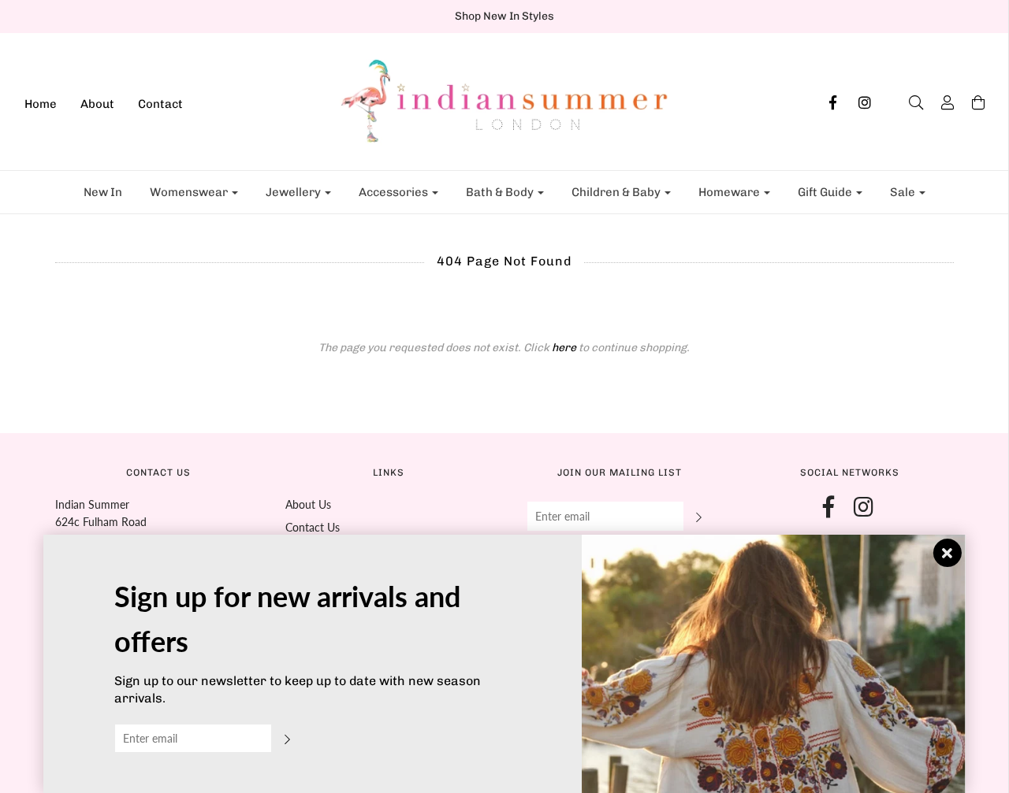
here (564, 347)
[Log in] (939, 102)
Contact (160, 104)
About (97, 104)
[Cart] (970, 102)
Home (40, 104)
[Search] (908, 102)
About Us (308, 504)
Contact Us (312, 527)
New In (103, 192)
